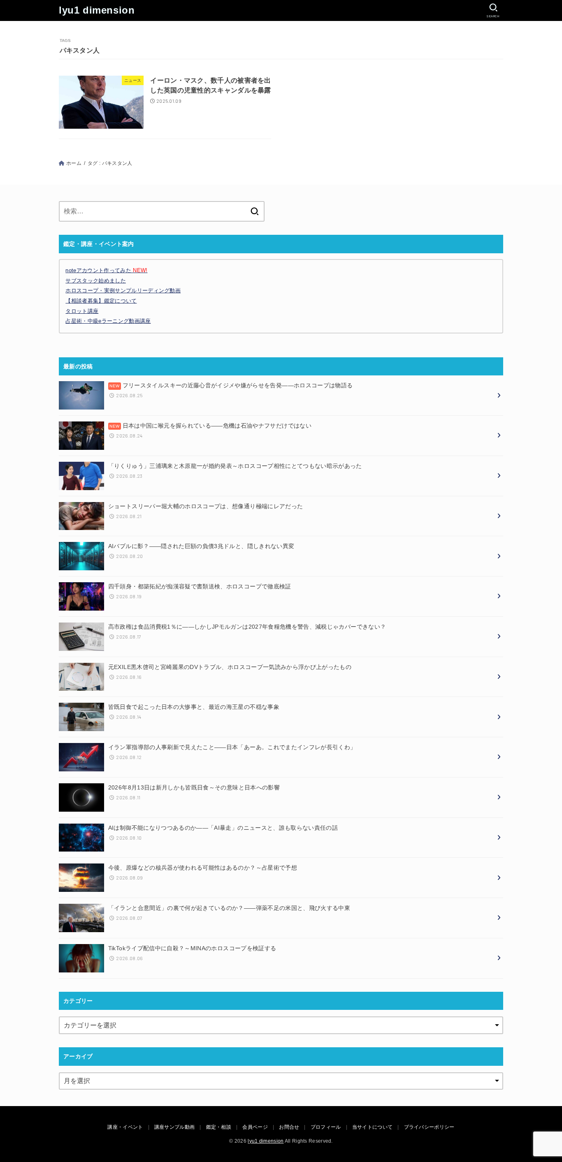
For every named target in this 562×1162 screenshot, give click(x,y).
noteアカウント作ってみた (106, 270)
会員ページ (255, 1127)
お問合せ (289, 1127)
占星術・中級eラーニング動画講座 (108, 321)
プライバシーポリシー (429, 1127)
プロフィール (326, 1127)
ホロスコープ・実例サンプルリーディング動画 (123, 290)
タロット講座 (81, 311)
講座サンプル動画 (174, 1127)
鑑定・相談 (219, 1127)
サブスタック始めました (95, 281)
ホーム (73, 163)
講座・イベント (125, 1127)
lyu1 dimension (97, 10)
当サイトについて (372, 1127)
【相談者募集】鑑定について (101, 301)
